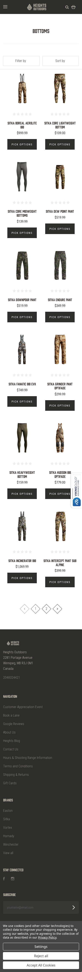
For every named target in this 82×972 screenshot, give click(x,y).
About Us (9, 732)
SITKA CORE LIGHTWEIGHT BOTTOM (60, 125)
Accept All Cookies (41, 965)
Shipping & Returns (16, 775)
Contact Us (10, 749)
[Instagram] (12, 879)
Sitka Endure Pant (60, 300)
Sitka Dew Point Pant (60, 211)
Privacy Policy (47, 937)
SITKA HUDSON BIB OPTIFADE (60, 474)
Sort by (60, 61)
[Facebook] (4, 879)
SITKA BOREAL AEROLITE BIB (22, 125)
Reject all (41, 956)
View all (8, 853)
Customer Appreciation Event (23, 707)
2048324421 (11, 678)
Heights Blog (11, 741)
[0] (73, 7)
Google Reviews (13, 724)
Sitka (6, 819)
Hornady (8, 836)
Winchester (11, 844)
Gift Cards (10, 783)
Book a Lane (11, 715)
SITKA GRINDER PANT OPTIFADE (60, 386)
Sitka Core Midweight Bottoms (22, 213)
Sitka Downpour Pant (22, 300)
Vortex (7, 828)
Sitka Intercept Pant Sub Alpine (60, 562)
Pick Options (22, 144)
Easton (8, 811)
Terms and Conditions (18, 766)
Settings (41, 946)
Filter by (20, 61)
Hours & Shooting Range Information (27, 758)
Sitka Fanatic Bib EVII (22, 384)
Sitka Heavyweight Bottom (22, 474)
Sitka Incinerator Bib (22, 560)
